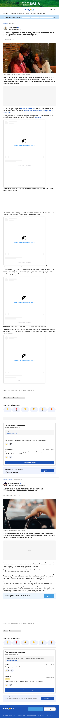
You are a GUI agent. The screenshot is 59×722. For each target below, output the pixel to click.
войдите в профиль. (12, 433)
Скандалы (33, 13)
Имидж (27, 13)
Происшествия (41, 13)
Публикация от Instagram (24, 165)
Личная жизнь (20, 13)
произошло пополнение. (28, 109)
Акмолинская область (14, 630)
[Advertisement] (29, 96)
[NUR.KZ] (29, 10)
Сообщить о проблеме (36, 709)
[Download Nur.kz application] (29, 3)
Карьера (13, 13)
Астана (6, 630)
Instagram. (38, 117)
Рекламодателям (49, 709)
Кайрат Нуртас (7, 397)
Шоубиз (5, 13)
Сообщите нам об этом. (27, 390)
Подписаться (49, 596)
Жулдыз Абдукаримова (19, 397)
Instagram (48, 470)
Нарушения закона (18, 479)
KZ (51, 9)
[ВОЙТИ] (54, 9)
